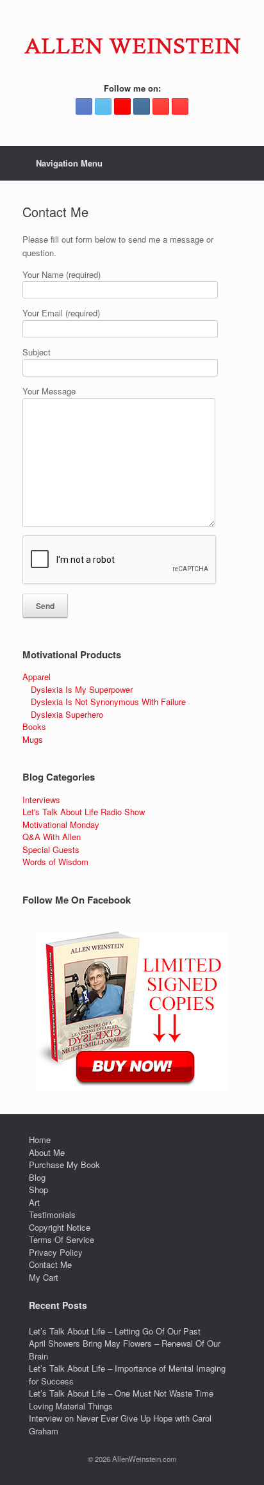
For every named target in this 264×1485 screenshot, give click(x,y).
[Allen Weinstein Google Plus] (122, 106)
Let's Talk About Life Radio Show (83, 812)
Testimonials (52, 1214)
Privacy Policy (56, 1252)
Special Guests (50, 849)
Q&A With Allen (51, 837)
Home (40, 1139)
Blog (37, 1177)
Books (34, 726)
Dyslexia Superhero (67, 714)
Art (34, 1202)
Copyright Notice (59, 1227)
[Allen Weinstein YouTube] (180, 106)
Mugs (32, 739)
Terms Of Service (61, 1239)
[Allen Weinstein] (132, 46)
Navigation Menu (69, 163)
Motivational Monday (60, 824)
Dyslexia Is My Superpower (82, 689)
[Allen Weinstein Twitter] (103, 106)
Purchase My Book (64, 1164)
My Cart (43, 1277)
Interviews (41, 799)
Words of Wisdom (55, 862)
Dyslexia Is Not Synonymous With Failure (108, 701)
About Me (47, 1152)
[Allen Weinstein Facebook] (84, 106)
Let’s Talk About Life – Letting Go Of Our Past (115, 1331)
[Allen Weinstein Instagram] (141, 106)
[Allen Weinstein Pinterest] (161, 106)
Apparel (36, 676)
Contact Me (50, 1264)
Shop (38, 1189)
